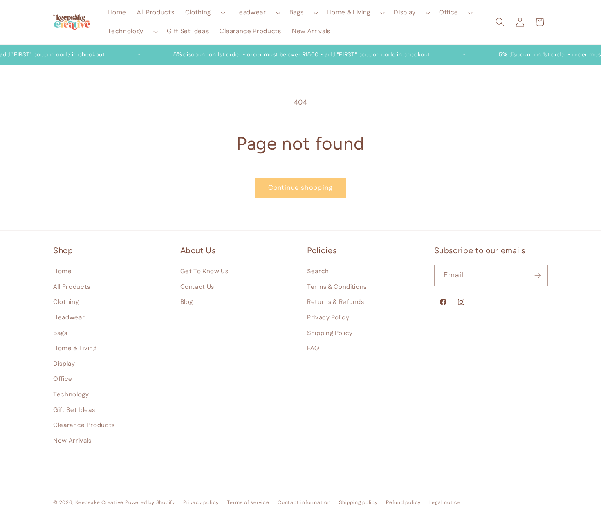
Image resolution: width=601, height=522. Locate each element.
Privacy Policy (328, 317)
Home (62, 271)
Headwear (69, 317)
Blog (186, 302)
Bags (60, 332)
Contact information (304, 502)
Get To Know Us (204, 271)
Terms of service (248, 502)
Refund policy (403, 502)
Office (62, 379)
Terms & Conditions (337, 286)
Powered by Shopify (150, 502)
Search (318, 271)
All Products (71, 286)
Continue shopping (300, 188)
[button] (204, 12)
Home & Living (75, 348)
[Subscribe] (537, 275)
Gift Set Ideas (74, 409)
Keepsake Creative (99, 502)
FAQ (313, 348)
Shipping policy (358, 502)
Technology (71, 394)
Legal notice (445, 502)
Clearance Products (84, 425)
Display (64, 363)
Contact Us (197, 286)
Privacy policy (201, 502)
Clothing (66, 302)
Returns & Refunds (335, 302)
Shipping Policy (330, 332)
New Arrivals (72, 440)
